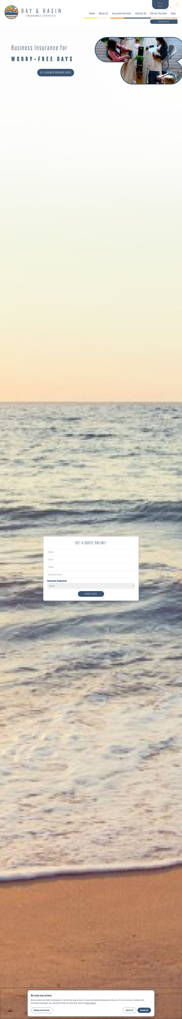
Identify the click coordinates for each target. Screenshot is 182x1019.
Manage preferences (42, 1010)
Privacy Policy (90, 1003)
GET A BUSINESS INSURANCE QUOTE (55, 72)
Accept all (144, 1010)
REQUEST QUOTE (91, 594)
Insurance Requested (57, 580)
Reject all (129, 1010)
